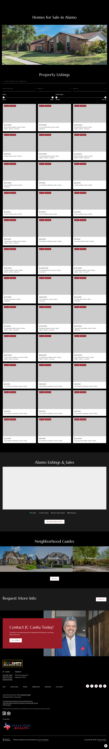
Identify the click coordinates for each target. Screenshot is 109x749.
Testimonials (48, 686)
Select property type (8, 88)
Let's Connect (59, 686)
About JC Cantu (14, 686)
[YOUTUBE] (96, 686)
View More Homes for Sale (54, 521)
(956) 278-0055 (7, 677)
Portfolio (25, 686)
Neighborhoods (36, 686)
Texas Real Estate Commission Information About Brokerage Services (20, 703)
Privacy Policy (101, 740)
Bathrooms (40, 88)
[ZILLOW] (100, 686)
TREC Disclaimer (7, 705)
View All (54, 578)
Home (4, 686)
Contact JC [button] (101, 599)
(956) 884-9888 (7, 675)
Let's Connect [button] (15, 640)
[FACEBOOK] (87, 686)
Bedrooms (75, 88)
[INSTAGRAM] (91, 686)
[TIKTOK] (104, 686)
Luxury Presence (42, 740)
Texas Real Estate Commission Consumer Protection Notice (18, 701)
